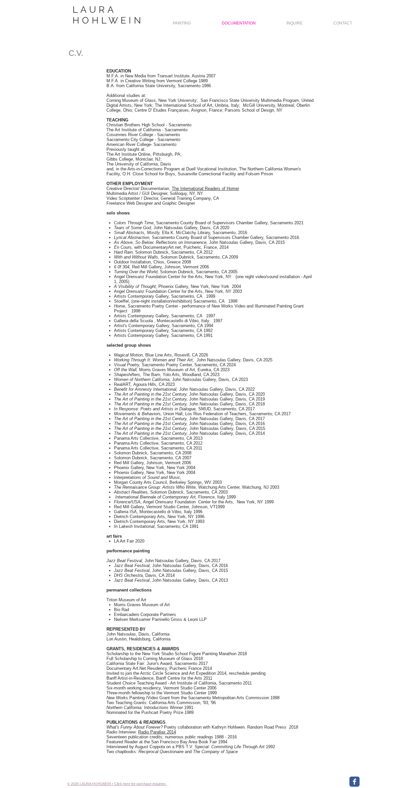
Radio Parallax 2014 (157, 732)
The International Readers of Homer (205, 188)
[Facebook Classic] (354, 782)
